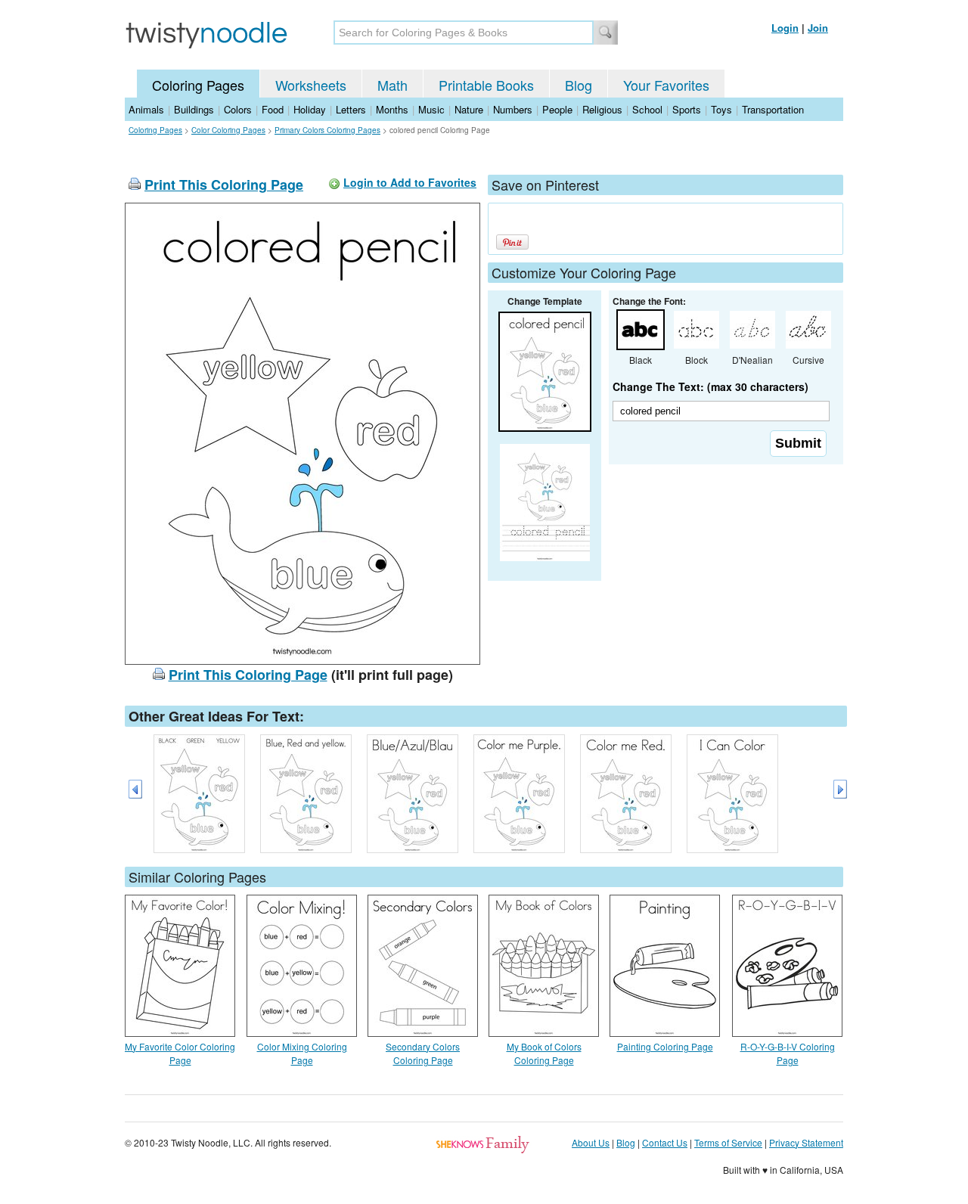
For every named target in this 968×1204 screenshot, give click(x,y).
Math (392, 85)
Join (818, 27)
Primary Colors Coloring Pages (327, 130)
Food (273, 109)
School (647, 109)
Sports (686, 109)
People (557, 109)
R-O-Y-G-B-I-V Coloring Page (787, 1053)
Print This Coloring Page (223, 184)
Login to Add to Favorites (409, 182)
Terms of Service (728, 1142)
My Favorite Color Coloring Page (180, 1053)
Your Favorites (666, 85)
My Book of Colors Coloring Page (544, 1053)
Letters (351, 109)
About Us (591, 1142)
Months (392, 109)
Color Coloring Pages (228, 130)
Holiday (309, 109)
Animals (146, 109)
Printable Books (486, 85)
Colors (238, 109)
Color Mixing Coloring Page (302, 1053)
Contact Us (664, 1142)
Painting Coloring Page (665, 1046)
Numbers (512, 109)
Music (431, 109)
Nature (469, 109)
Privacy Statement (806, 1142)
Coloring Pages (198, 85)
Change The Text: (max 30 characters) (710, 386)
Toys (721, 109)
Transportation (773, 109)
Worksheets (310, 85)
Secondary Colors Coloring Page (423, 1053)
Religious (602, 109)
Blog (578, 85)
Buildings (194, 109)
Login (785, 27)
